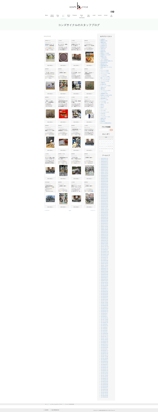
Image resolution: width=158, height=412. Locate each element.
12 (108, 143)
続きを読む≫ (50, 65)
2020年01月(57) (104, 280)
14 (112, 143)
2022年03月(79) (104, 240)
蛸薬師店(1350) (104, 40)
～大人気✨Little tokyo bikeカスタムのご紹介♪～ (49, 74)
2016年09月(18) (104, 341)
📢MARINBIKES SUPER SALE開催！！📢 (62, 102)
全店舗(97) (103, 39)
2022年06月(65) (104, 235)
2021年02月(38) (104, 260)
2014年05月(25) (104, 384)
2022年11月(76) (104, 228)
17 (104, 146)
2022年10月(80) (104, 229)
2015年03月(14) (104, 369)
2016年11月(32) (104, 338)
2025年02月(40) (104, 186)
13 (110, 143)
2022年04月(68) (104, 238)
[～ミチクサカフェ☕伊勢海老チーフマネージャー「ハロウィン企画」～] (63, 142)
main (70, 210)
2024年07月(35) (104, 197)
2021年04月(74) (104, 257)
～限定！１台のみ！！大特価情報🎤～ (89, 73)
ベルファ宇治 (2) (105, 102)
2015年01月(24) (104, 372)
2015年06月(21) (104, 364)
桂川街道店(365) (104, 62)
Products (75, 15)
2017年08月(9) (104, 324)
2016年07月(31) (104, 344)
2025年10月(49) (104, 173)
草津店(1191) (104, 56)
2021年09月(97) (104, 249)
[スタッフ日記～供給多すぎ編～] (76, 113)
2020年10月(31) (104, 266)
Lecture (100, 15)
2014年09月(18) (104, 378)
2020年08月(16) (104, 269)
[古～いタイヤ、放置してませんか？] (63, 57)
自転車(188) (103, 118)
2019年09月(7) (104, 287)
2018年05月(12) (104, 311)
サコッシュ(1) (104, 109)
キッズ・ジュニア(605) (106, 85)
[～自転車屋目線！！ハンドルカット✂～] (76, 142)
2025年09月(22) (104, 175)
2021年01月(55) (104, 262)
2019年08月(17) (104, 288)
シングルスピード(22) (105, 116)
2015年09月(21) (104, 359)
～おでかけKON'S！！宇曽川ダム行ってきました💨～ (76, 159)
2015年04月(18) (104, 367)
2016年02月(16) (104, 352)
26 (108, 148)
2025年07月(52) (104, 178)
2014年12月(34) (104, 373)
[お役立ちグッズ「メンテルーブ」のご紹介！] (89, 113)
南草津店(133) (104, 64)
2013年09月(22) (104, 397)
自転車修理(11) (104, 98)
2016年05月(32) (104, 347)
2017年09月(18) (104, 322)
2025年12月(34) (104, 170)
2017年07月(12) (104, 325)
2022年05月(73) (104, 237)
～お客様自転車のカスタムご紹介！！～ (63, 158)
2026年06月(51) (104, 161)
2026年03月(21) (104, 166)
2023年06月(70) (104, 217)
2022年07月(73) (104, 234)
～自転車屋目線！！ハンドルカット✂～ (76, 130)
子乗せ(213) (103, 87)
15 (99, 146)
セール (63, 97)
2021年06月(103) (105, 254)
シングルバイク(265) (105, 76)
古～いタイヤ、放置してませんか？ (63, 45)
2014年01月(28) (104, 390)
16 (102, 146)
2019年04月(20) (104, 294)
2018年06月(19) (104, 310)
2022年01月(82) (104, 243)
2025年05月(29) (104, 181)
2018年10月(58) (104, 304)
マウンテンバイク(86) (105, 73)
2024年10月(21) (104, 192)
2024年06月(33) (104, 198)
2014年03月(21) (104, 387)
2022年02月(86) (104, 242)
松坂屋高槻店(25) (104, 65)
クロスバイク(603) (105, 71)
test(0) (102, 107)
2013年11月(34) (104, 393)
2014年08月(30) (104, 379)
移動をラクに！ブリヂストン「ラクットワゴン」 (76, 187)
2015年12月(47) (104, 355)
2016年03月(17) (104, 350)
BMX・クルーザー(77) (105, 78)
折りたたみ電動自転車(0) (106, 123)
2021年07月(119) (105, 252)
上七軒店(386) (104, 57)
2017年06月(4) (104, 327)
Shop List (58, 16)
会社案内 (46, 410)
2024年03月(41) (104, 203)
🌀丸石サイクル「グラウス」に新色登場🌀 (49, 45)
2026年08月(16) (104, 158)
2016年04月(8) (104, 349)
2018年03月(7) (104, 314)
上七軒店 (60, 40)
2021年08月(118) (105, 251)
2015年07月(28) (104, 362)
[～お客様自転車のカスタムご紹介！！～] (63, 170)
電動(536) (103, 88)
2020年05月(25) (104, 274)
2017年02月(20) (104, 333)
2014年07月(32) (104, 381)
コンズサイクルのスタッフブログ (56, 404)
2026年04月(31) (104, 164)
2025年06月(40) (104, 180)
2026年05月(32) (104, 163)
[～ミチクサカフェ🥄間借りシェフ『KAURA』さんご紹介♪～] (89, 57)
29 (99, 151)
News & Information (82, 16)
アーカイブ (106, 155)
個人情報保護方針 (55, 410)
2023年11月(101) (105, 209)
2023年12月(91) (104, 207)
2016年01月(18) (104, 353)
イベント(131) (104, 92)
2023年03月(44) (104, 221)
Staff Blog (63, 16)
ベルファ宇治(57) (104, 59)
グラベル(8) (103, 110)
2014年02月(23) (104, 389)
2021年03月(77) (104, 259)
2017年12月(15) (104, 318)
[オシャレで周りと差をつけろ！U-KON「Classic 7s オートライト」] (50, 170)
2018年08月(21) (104, 307)
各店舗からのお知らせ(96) (106, 95)
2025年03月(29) (104, 184)
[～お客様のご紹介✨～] (63, 85)
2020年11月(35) (104, 265)
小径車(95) (103, 82)
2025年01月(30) (104, 187)
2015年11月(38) (104, 356)
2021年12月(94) (104, 245)
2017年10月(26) (104, 321)
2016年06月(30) (104, 345)
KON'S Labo (68, 16)
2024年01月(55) (104, 206)
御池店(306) (103, 51)
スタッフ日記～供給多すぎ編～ (76, 101)
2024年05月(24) (104, 200)
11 (106, 143)
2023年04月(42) (104, 220)
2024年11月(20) (104, 190)
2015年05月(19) (104, 366)
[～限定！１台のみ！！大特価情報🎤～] (89, 85)
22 (99, 148)
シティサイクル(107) (105, 79)
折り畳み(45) (103, 84)
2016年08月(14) (104, 342)
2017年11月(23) (104, 319)
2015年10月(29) (104, 358)
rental (94, 15)
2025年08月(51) (104, 176)
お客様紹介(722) (104, 93)
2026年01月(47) (104, 169)
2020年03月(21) (104, 277)
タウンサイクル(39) (105, 81)
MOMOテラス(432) (105, 53)
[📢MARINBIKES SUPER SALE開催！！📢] (63, 113)
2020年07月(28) (104, 271)
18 (106, 146)
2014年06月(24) (104, 383)
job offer (111, 16)
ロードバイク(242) (105, 70)
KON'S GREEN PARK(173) (107, 61)
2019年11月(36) (104, 283)
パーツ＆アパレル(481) (106, 90)
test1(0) (102, 106)
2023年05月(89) (104, 218)
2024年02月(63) (104, 204)
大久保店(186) (104, 43)
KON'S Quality (52, 16)
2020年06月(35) (104, 273)
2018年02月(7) (104, 316)
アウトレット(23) (104, 99)
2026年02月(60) (104, 167)
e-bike (63, 153)
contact (106, 15)
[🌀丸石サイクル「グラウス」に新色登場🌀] (50, 57)
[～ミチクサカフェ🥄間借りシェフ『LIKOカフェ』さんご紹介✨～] (50, 142)
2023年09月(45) (104, 212)
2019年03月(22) (104, 296)
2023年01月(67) (104, 225)
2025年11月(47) (104, 172)
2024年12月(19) (104, 189)
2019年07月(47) (104, 290)
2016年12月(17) (104, 336)
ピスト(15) (103, 115)
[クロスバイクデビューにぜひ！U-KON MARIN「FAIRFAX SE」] (89, 142)
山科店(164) (103, 48)
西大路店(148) (104, 47)
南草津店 (86, 40)
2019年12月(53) (104, 282)
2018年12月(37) (104, 300)
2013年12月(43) (104, 392)
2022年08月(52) (104, 232)
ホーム (46, 404)
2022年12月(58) (104, 226)
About (46, 15)
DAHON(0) (103, 119)
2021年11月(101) (105, 246)
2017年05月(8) (104, 328)
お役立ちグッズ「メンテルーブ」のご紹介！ (89, 101)
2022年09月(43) (104, 231)
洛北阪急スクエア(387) (106, 54)
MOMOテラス (47, 40)
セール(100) (103, 101)
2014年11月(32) (104, 375)
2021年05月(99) (104, 255)
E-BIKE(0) (103, 121)
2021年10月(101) (105, 248)
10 (104, 143)
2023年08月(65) (104, 214)
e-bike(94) (103, 113)
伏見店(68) (103, 50)
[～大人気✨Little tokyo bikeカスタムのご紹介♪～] (50, 85)
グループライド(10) (105, 96)
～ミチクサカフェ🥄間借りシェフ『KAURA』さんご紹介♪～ (89, 45)
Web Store (88, 16)
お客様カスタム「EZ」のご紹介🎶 (75, 45)
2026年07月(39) (104, 159)
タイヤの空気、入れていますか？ (76, 73)
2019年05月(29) (104, 293)
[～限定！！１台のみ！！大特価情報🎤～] (50, 113)
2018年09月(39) (104, 305)
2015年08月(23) (104, 361)
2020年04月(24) (104, 276)
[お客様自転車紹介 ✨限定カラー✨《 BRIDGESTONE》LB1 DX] (50, 198)
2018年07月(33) (104, 308)
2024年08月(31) (104, 195)
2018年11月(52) (104, 302)
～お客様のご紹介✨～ (62, 73)
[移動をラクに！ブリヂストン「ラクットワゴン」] (76, 198)
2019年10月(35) (104, 285)
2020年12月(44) (104, 263)
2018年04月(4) (104, 313)
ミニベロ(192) (104, 75)
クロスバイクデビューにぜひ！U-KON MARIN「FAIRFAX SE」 (89, 130)
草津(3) (102, 104)
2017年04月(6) (104, 330)
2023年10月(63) (104, 211)
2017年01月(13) (104, 335)
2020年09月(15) (104, 268)
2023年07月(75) (104, 215)
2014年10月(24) (104, 376)
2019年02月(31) (104, 297)
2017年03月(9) (104, 331)
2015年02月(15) (104, 370)
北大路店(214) (104, 45)
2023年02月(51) (104, 223)
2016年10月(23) (104, 339)
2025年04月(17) (104, 183)
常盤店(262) (103, 42)
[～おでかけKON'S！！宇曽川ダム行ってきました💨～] (76, 170)
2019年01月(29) (104, 299)
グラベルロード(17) (105, 112)
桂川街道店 (47, 182)
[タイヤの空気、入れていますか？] (76, 85)
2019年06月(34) (104, 291)
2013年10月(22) (104, 395)
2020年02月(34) (104, 279)
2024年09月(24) (104, 194)
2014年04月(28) (104, 386)
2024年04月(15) (104, 201)
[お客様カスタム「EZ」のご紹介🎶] (76, 57)
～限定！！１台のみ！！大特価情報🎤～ (49, 102)
